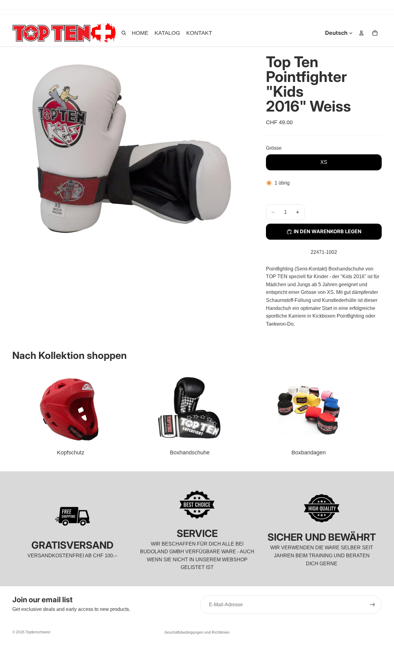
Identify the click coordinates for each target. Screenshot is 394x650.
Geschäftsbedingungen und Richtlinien (197, 632)
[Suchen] (124, 33)
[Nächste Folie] (375, 413)
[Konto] (361, 33)
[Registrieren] (372, 604)
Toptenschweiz (38, 632)
